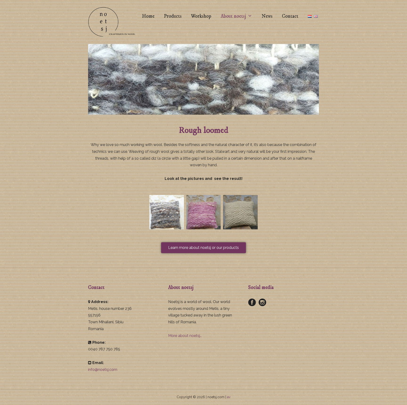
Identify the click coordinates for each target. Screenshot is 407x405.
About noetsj (233, 16)
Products (173, 16)
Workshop (201, 16)
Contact (290, 16)
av (228, 397)
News (267, 16)
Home (148, 16)
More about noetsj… (185, 335)
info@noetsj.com (102, 369)
